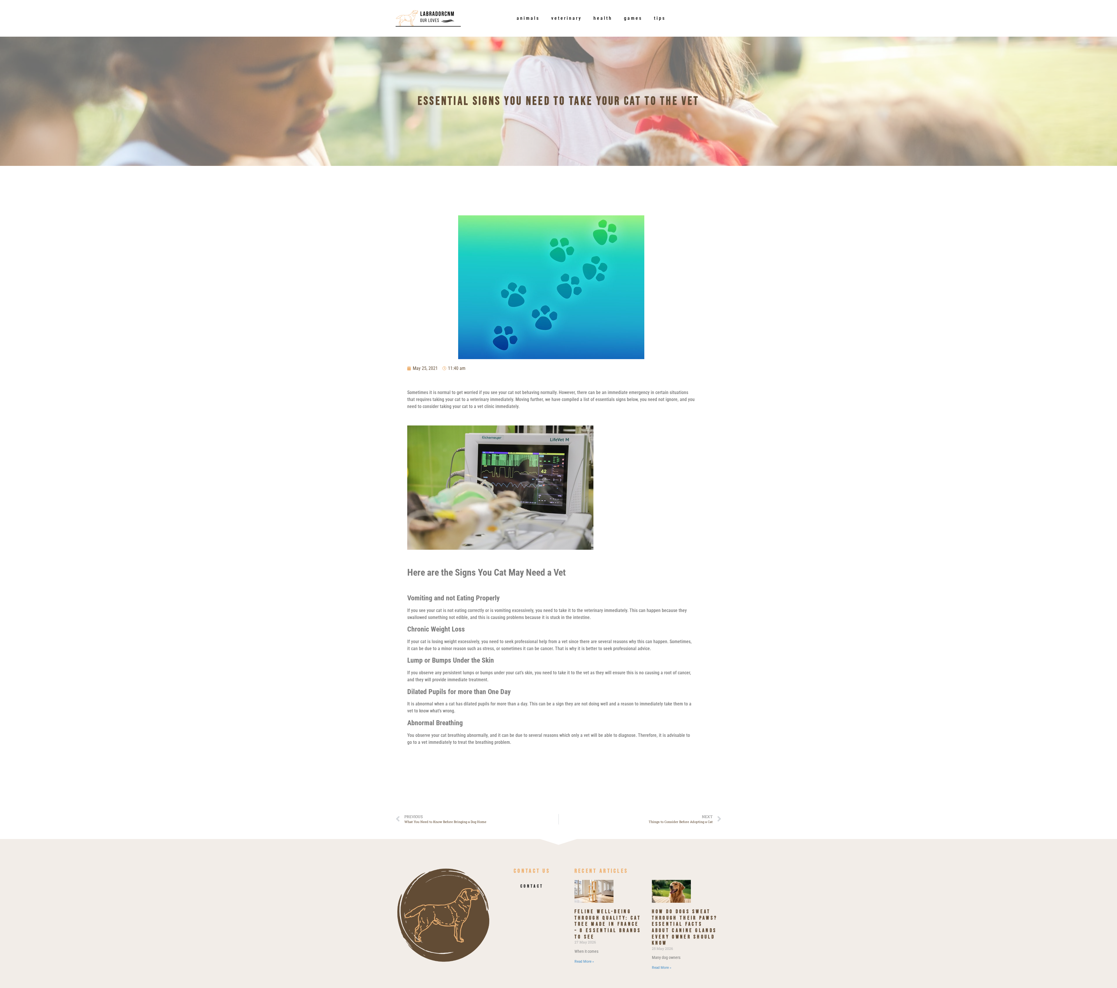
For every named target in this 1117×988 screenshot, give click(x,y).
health (602, 18)
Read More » (584, 961)
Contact (531, 886)
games (633, 18)
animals (528, 18)
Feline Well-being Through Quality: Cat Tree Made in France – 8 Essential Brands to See (607, 924)
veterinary (566, 18)
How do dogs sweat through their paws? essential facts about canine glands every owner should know (685, 927)
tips (660, 18)
